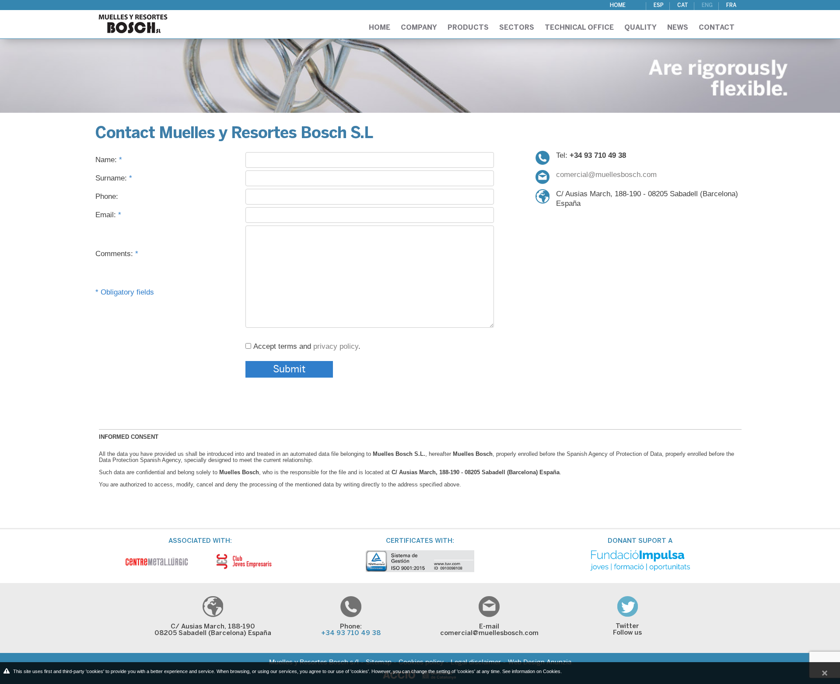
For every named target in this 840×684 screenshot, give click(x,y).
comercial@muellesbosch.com (606, 174)
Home (618, 5)
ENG (707, 5)
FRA (731, 5)
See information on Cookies (531, 671)
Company (419, 27)
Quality (640, 27)
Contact (717, 27)
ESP (659, 5)
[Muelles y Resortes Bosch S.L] (133, 21)
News (677, 27)
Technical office (579, 27)
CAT (682, 5)
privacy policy (335, 346)
